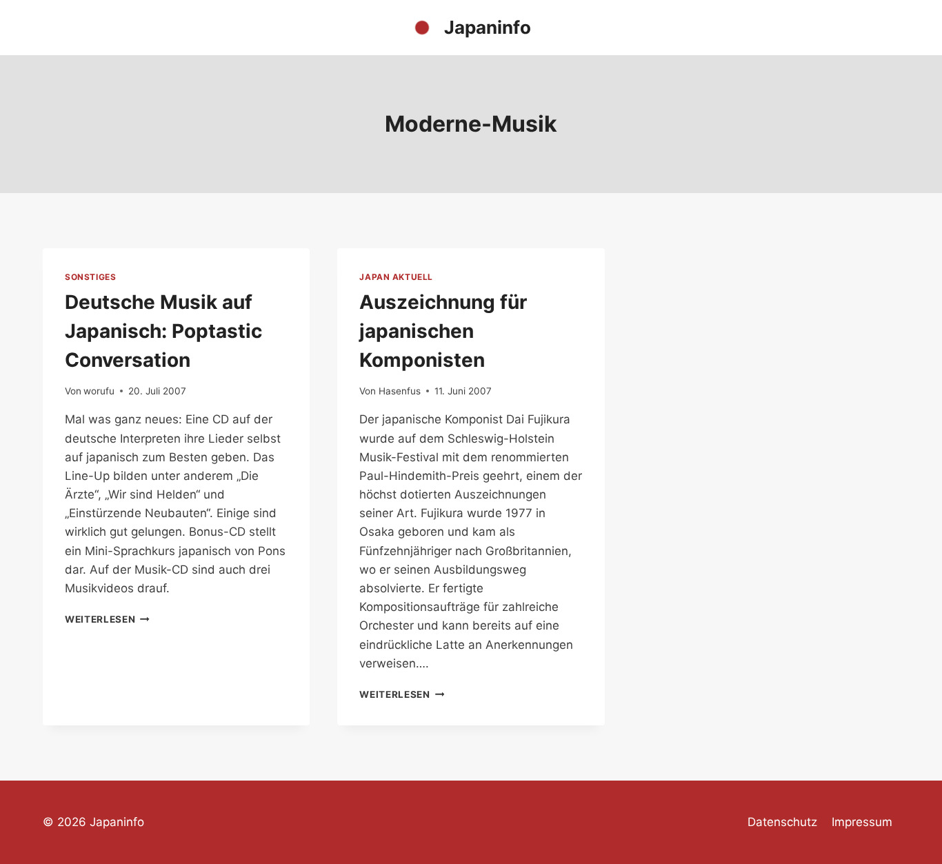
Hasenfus (400, 390)
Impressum (862, 822)
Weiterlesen (107, 619)
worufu (98, 390)
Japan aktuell (396, 277)
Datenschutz (782, 822)
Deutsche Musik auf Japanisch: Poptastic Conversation (163, 331)
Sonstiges (90, 277)
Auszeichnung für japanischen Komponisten (443, 331)
